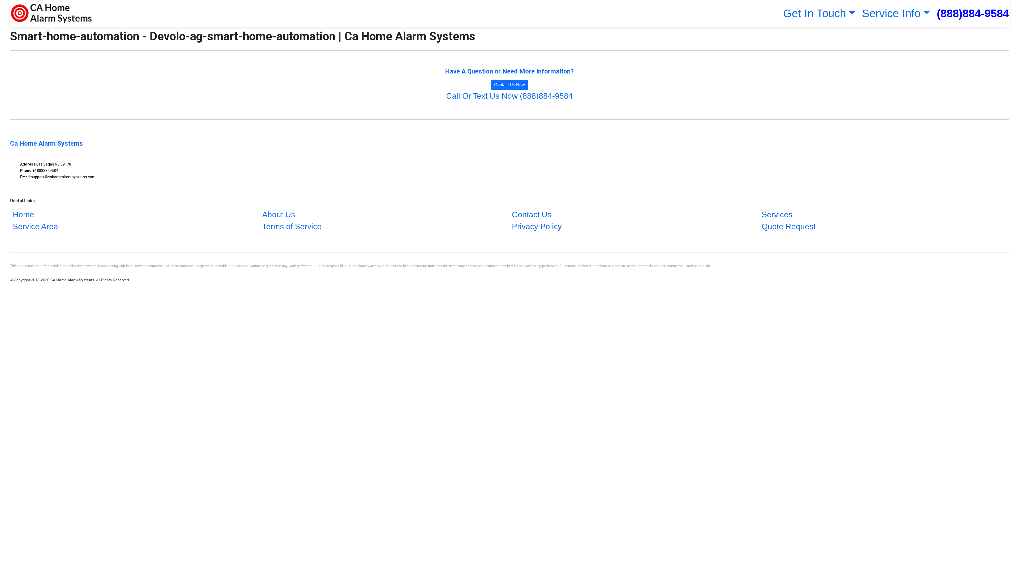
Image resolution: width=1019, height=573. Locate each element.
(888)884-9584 (973, 13)
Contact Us (531, 214)
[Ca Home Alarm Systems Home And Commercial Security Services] (51, 13)
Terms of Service (292, 226)
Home (23, 214)
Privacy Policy (537, 226)
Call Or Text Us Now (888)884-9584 (509, 96)
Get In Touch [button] (814, 13)
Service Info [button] (891, 13)
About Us (278, 214)
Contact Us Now (509, 85)
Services (777, 214)
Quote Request (788, 226)
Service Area (35, 226)
